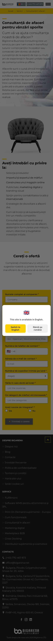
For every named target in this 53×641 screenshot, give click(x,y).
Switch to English (15, 328)
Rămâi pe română (37, 328)
